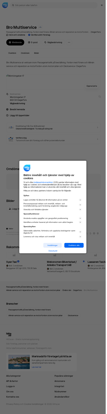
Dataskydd (53, 251)
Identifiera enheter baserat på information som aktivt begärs (48, 222)
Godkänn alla (74, 245)
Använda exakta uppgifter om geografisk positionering (45, 218)
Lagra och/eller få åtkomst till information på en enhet (45, 200)
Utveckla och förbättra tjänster (35, 209)
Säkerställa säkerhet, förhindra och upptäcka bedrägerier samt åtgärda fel (49, 232)
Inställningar (52, 245)
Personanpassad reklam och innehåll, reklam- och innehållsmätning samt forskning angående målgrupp (45, 205)
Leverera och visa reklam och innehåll (39, 236)
